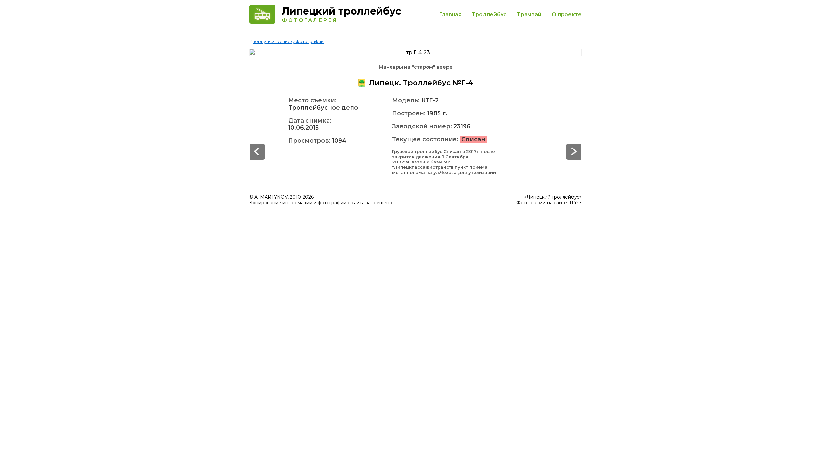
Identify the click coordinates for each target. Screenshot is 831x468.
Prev (573, 152)
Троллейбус (489, 14)
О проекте (567, 14)
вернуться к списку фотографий (288, 41)
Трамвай (529, 14)
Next (257, 152)
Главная (450, 14)
